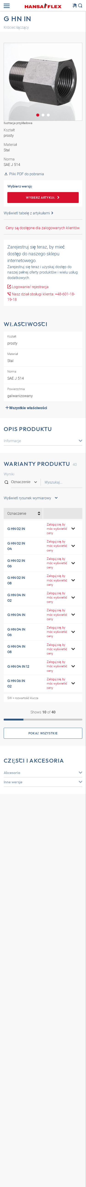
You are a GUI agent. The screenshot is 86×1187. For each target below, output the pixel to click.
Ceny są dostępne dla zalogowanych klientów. (43, 227)
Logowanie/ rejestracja (30, 286)
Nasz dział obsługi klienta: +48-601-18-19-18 (41, 297)
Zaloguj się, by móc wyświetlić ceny (57, 528)
